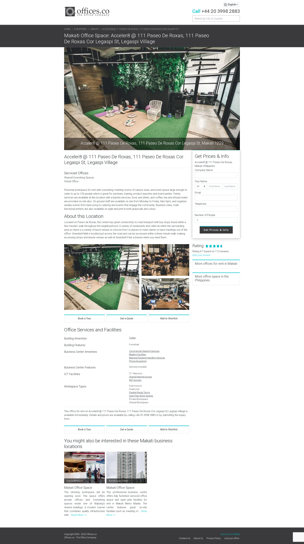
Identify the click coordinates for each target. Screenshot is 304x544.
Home (67, 29)
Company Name (204, 170)
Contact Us (184, 538)
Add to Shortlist (168, 318)
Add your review (201, 255)
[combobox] (231, 5)
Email (198, 192)
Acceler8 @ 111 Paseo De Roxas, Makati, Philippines (213, 164)
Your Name (201, 181)
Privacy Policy (214, 538)
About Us (198, 538)
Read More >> (79, 514)
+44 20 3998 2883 (221, 11)
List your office (231, 538)
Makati (95, 29)
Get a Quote (126, 318)
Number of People (205, 215)
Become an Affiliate (230, 534)
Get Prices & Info (216, 229)
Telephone (200, 203)
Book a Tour (84, 318)
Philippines (80, 29)
